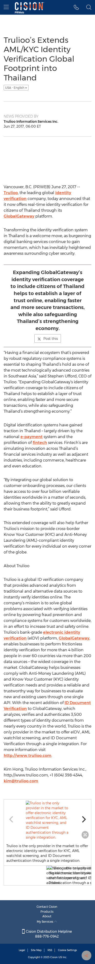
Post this (50, 338)
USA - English (15, 87)
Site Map (36, 950)
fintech (40, 442)
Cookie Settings (67, 950)
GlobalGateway (19, 216)
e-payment (31, 436)
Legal (22, 950)
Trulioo (11, 192)
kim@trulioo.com (21, 781)
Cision (54, 957)
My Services (45, 921)
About (46, 916)
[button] (76, 7)
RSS (50, 950)
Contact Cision (47, 907)
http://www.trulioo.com (27, 755)
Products (47, 911)
